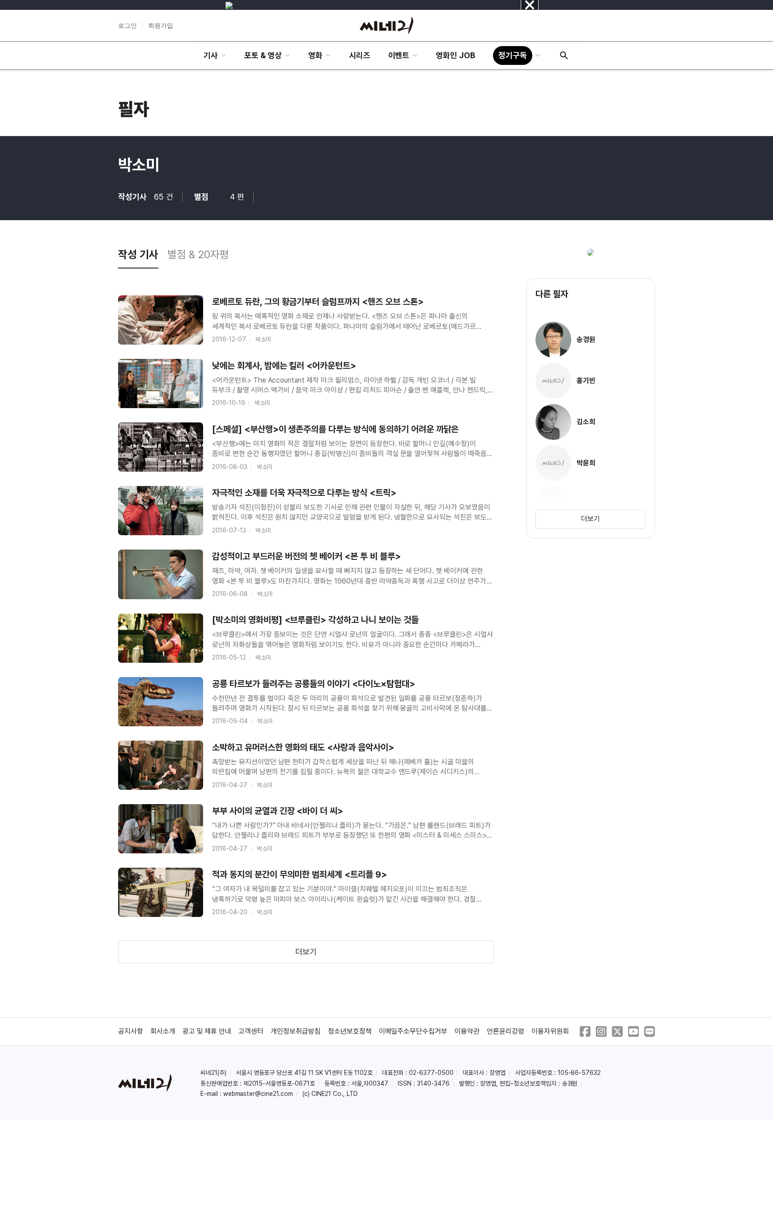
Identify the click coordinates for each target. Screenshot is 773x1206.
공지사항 (130, 1031)
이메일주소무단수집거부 (413, 1031)
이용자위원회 (550, 1031)
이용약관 (467, 1031)
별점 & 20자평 (198, 254)
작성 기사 (138, 254)
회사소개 (162, 1031)
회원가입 (160, 25)
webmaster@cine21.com (258, 1093)
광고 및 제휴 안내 (207, 1031)
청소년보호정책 (350, 1031)
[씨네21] (386, 25)
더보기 (306, 951)
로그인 (127, 25)
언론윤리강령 (505, 1031)
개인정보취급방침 (296, 1031)
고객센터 (250, 1031)
